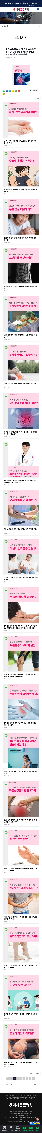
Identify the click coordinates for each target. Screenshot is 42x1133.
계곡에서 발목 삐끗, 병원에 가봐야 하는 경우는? (20, 383)
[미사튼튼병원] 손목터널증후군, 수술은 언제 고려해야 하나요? (20, 724)
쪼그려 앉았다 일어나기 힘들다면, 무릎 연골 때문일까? (20, 239)
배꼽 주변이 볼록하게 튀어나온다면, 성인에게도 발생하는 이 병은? (21, 918)
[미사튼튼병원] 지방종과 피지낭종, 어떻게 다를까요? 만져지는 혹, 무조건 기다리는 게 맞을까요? (20, 627)
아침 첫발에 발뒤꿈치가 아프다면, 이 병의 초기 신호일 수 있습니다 (20, 966)
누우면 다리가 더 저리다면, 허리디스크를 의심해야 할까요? (21, 578)
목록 (38, 98)
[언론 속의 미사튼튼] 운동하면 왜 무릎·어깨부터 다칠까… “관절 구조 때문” (20, 481)
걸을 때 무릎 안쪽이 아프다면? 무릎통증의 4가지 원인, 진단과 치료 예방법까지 (20, 675)
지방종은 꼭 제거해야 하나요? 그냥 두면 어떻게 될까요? (20, 190)
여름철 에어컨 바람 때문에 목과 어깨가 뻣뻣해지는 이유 (20, 772)
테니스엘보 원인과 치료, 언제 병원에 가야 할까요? (20, 529)
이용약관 (22, 1095)
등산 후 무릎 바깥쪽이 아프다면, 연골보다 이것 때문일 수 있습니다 (20, 1063)
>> (33, 1079)
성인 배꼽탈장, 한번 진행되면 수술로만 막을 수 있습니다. (20, 336)
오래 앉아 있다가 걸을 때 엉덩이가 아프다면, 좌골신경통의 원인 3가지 (20, 821)
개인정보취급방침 (12, 1095)
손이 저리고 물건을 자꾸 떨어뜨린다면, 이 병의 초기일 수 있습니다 (20, 869)
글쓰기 (37, 1074)
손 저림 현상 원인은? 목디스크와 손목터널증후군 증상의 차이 (20, 142)
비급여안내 (32, 1098)
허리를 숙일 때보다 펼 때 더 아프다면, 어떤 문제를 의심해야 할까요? (20, 433)
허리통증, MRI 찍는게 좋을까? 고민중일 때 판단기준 (21, 287)
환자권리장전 (31, 1095)
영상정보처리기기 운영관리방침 (16, 1098)
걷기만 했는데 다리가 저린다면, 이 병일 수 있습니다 (20, 1015)
